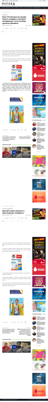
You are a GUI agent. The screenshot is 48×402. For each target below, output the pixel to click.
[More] (26, 28)
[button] (44, 8)
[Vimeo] (43, 1)
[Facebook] (39, 1)
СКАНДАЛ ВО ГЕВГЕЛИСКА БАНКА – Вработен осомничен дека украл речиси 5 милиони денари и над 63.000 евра (41, 147)
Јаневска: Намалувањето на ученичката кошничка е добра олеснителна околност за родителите (7, 155)
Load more (38, 151)
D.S (4, 25)
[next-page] (5, 160)
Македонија (7, 12)
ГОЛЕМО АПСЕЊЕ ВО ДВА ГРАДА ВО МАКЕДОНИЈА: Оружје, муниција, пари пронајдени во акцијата (16, 155)
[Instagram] (40, 1)
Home (3, 12)
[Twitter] (42, 1)
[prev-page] (3, 160)
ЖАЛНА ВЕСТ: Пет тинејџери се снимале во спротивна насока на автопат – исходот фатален (26, 155)
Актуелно (7, 153)
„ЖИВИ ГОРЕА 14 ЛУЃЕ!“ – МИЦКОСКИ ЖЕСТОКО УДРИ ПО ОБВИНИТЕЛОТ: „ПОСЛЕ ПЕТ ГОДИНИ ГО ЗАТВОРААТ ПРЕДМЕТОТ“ (41, 141)
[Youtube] (44, 1)
